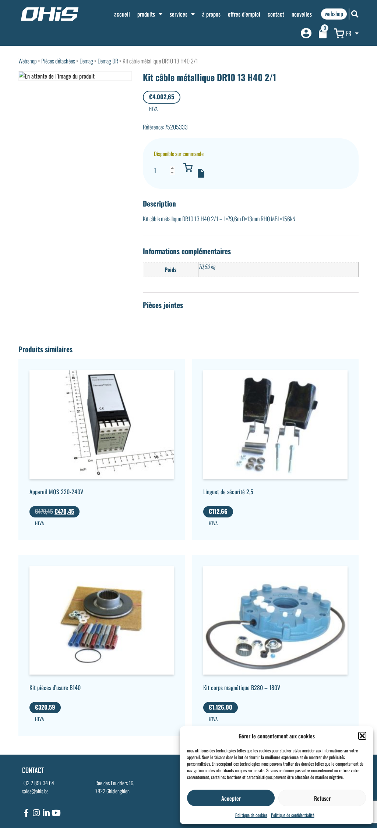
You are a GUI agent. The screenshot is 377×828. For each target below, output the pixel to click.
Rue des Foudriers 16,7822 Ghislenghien (114, 787)
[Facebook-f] (26, 813)
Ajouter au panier (188, 167)
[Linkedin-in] (46, 813)
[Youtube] (56, 813)
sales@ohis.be (35, 791)
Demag (86, 60)
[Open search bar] (355, 13)
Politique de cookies (251, 815)
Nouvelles (302, 14)
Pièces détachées (58, 60)
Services (178, 14)
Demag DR (108, 60)
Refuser (322, 798)
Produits (146, 14)
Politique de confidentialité (292, 815)
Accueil (122, 14)
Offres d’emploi (244, 14)
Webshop (27, 60)
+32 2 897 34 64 (38, 783)
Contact (276, 14)
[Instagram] (36, 813)
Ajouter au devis (201, 173)
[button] (362, 735)
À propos (211, 14)
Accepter (231, 798)
